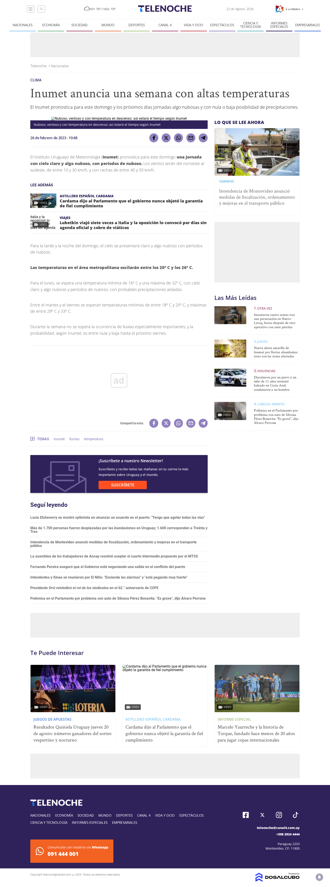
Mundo (107, 25)
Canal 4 (165, 25)
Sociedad (79, 25)
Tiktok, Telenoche (296, 815)
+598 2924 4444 (288, 834)
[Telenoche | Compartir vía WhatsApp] (178, 137)
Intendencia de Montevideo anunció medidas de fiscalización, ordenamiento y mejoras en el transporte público (113, 544)
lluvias (74, 439)
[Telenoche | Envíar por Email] (190, 137)
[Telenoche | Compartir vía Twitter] (166, 137)
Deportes (136, 25)
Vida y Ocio (193, 25)
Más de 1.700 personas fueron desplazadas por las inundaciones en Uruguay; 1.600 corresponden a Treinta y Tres (118, 530)
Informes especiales (279, 25)
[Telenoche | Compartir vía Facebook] (153, 137)
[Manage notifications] (319, 877)
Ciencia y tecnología (250, 25)
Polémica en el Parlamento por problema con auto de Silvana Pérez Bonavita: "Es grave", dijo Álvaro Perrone (118, 598)
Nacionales (23, 25)
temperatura (93, 439)
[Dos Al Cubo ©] (277, 880)
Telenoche (38, 66)
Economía (51, 25)
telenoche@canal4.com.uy (278, 828)
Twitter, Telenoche (262, 815)
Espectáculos (222, 25)
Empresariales (307, 25)
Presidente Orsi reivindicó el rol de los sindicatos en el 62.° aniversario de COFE (94, 588)
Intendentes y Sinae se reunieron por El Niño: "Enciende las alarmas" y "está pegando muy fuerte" (108, 577)
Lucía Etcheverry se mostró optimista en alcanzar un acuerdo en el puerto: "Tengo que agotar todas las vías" (117, 517)
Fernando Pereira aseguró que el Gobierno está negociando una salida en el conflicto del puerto (107, 567)
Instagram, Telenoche (279, 815)
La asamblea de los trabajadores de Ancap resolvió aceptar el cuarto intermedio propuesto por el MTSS (114, 556)
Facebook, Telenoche (246, 815)
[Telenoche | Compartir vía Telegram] (203, 137)
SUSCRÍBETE (122, 485)
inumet (59, 439)
